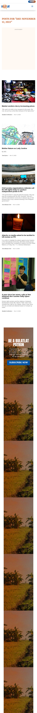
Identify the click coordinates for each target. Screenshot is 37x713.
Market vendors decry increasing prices (18, 98)
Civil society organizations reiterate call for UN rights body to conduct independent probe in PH (18, 185)
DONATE (32, 1)
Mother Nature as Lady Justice (18, 140)
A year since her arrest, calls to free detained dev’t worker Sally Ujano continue (18, 285)
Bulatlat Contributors (7, 114)
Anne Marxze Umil (6, 204)
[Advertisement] (18, 49)
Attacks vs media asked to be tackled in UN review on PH (18, 232)
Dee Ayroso (5, 155)
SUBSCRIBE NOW (18, 363)
